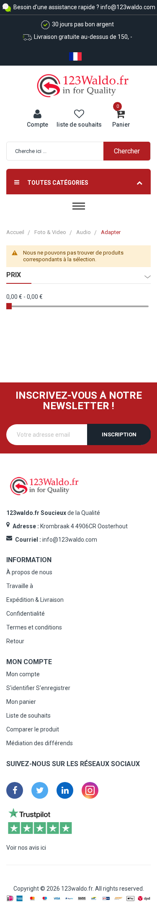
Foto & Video (50, 232)
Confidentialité (25, 613)
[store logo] (83, 85)
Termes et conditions (34, 627)
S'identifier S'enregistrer (38, 688)
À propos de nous (29, 572)
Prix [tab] (13, 275)
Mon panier (21, 701)
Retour (15, 641)
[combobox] (82, 151)
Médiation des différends (39, 743)
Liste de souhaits (28, 715)
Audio (83, 232)
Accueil (15, 232)
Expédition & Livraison (35, 599)
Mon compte (23, 674)
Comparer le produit (32, 729)
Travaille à (19, 586)
